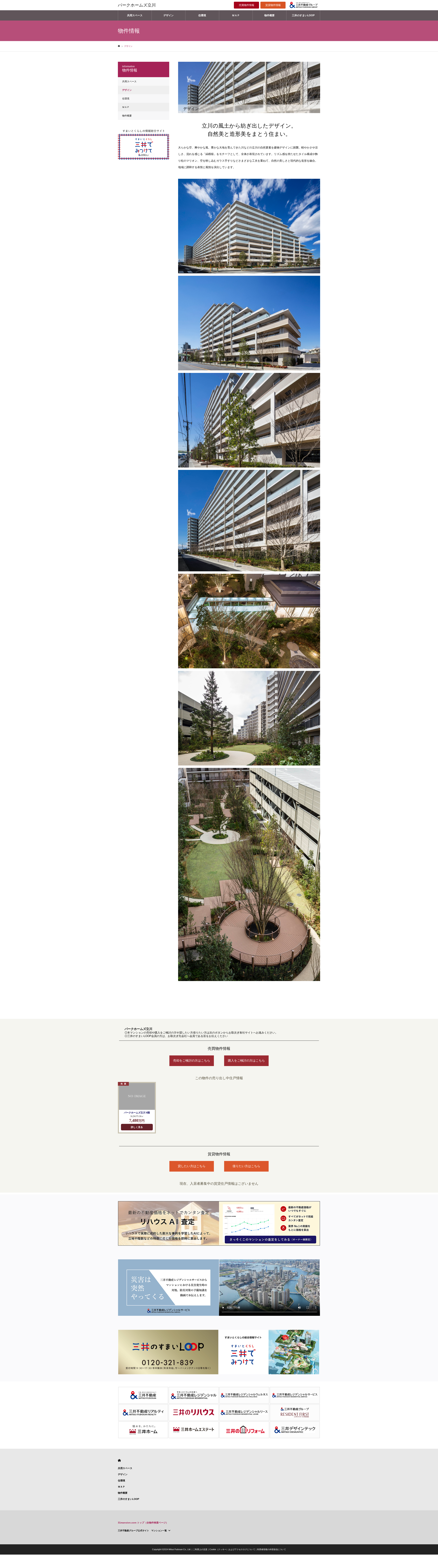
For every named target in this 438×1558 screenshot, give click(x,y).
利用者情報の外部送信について (271, 1549)
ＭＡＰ (236, 15)
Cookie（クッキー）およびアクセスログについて (232, 1549)
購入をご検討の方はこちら (246, 1060)
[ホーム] (119, 46)
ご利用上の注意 (200, 1549)
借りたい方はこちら (246, 1166)
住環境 (202, 15)
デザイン (168, 15)
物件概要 (269, 15)
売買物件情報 (246, 5)
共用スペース (135, 15)
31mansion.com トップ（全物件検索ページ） (143, 1522)
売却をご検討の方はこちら (191, 1060)
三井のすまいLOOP (303, 15)
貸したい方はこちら (191, 1166)
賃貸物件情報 (273, 5)
